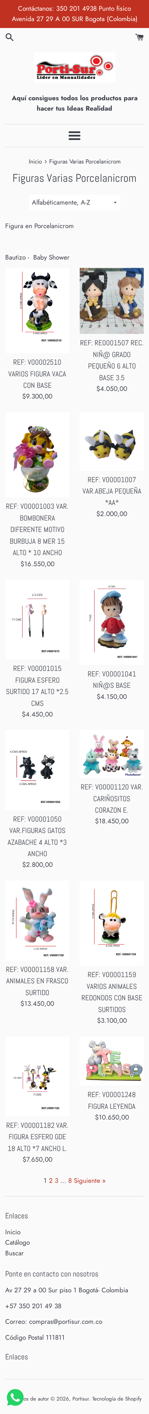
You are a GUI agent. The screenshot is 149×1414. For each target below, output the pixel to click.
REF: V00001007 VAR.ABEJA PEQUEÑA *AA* (111, 491)
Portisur (80, 1399)
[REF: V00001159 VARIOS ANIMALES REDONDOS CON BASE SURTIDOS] (112, 923)
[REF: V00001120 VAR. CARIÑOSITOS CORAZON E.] (112, 754)
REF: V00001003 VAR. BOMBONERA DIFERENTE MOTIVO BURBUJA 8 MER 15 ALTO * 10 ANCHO (37, 529)
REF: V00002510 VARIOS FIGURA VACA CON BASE (37, 374)
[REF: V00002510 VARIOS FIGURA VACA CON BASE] (37, 310)
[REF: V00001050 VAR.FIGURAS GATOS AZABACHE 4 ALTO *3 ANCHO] (37, 770)
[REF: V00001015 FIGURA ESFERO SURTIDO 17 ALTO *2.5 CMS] (37, 619)
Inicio (12, 1232)
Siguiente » (90, 1180)
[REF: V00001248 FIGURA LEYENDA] (112, 1061)
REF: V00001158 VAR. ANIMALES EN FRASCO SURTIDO (37, 981)
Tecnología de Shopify (117, 1399)
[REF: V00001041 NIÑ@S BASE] (112, 622)
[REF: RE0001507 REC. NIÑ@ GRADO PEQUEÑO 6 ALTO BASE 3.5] (112, 301)
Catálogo (17, 1242)
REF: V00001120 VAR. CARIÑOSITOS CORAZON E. (112, 799)
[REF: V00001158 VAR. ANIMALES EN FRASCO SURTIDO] (37, 921)
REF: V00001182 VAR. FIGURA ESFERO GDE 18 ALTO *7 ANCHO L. (37, 1137)
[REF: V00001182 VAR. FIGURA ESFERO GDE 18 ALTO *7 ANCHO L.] (37, 1076)
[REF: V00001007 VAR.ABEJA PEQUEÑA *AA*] (112, 441)
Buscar (14, 1253)
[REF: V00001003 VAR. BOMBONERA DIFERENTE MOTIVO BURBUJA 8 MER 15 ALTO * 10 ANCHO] (37, 455)
